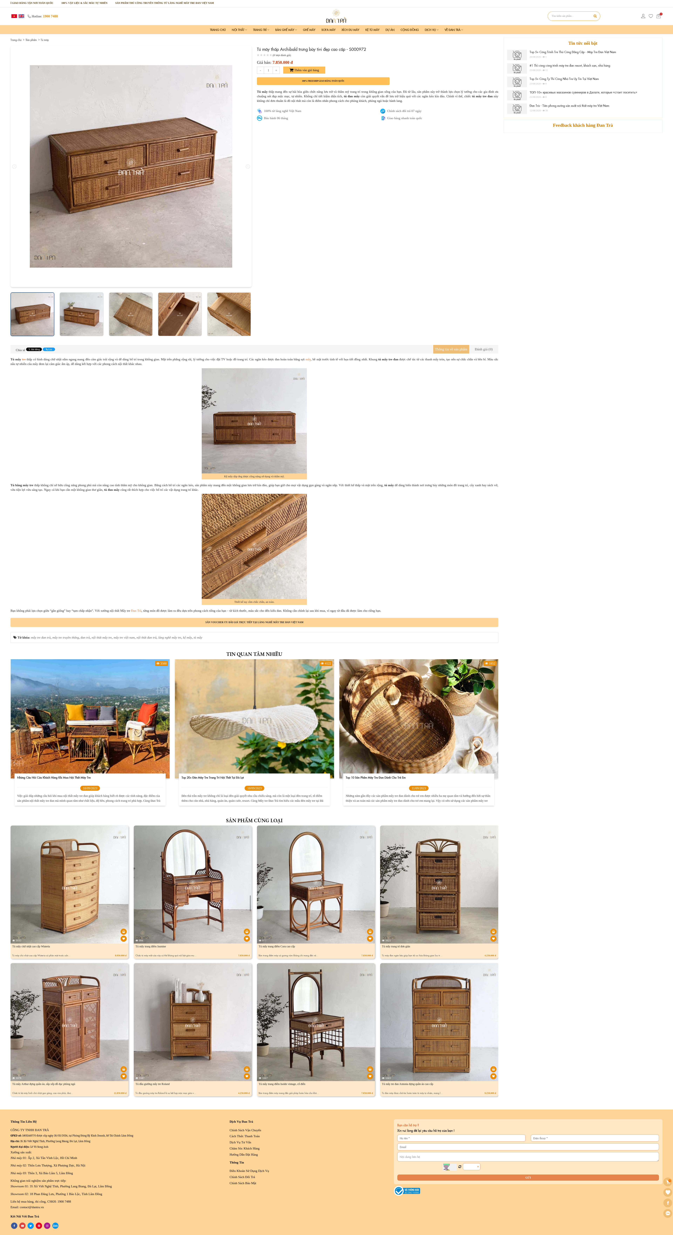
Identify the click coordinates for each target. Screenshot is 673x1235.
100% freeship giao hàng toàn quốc (323, 81)
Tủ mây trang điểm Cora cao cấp (277, 946)
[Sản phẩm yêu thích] (651, 16)
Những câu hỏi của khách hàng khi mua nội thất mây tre (382, 777)
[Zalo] (668, 1213)
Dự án (390, 30)
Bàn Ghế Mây (285, 30)
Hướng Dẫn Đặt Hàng (244, 1154)
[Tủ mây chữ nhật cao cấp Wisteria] (124, 932)
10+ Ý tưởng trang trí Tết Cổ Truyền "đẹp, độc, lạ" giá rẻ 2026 (57, 777)
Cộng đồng (410, 30)
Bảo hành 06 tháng (276, 118)
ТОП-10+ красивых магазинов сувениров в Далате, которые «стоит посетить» (583, 92)
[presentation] (14, 166)
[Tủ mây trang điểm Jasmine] (247, 932)
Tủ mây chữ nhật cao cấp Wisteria (31, 946)
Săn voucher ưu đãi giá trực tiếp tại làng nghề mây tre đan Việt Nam (254, 622)
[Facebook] (668, 1203)
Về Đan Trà (453, 30)
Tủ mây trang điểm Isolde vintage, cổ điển (282, 1084)
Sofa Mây (328, 30)
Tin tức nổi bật (582, 43)
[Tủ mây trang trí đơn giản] (493, 932)
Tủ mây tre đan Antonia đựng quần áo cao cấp (407, 1084)
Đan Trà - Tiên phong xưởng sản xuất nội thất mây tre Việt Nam (569, 105)
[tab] (451, 349)
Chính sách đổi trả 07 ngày (404, 111)
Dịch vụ (431, 30)
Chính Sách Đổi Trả (242, 1177)
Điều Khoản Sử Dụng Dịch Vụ (249, 1171)
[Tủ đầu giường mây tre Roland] (247, 1069)
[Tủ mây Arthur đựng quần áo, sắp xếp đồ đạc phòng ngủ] (124, 1069)
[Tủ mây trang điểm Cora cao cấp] (370, 932)
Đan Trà (136, 610)
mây (308, 359)
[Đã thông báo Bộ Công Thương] (407, 1190)
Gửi (528, 1177)
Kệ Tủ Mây (372, 30)
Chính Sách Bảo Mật (243, 1183)
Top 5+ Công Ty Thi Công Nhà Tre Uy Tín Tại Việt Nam (564, 79)
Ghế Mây (309, 30)
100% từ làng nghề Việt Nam (282, 111)
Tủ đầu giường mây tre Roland (152, 1084)
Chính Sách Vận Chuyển (245, 1130)
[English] (21, 16)
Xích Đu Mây (350, 30)
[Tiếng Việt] (14, 16)
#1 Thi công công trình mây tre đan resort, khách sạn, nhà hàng (570, 65)
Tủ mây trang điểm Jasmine (150, 946)
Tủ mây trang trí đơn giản (396, 946)
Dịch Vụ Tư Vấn (240, 1142)
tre (24, 359)
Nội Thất (238, 30)
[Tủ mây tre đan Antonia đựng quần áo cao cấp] (493, 1069)
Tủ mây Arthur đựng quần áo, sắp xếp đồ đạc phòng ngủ (43, 1084)
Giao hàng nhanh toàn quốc (404, 118)
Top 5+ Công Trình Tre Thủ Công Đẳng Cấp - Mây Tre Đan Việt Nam (573, 52)
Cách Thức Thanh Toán (245, 1136)
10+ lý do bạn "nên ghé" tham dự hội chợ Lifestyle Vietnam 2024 (223, 777)
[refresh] (459, 1166)
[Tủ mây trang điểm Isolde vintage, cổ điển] (370, 1069)
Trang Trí (260, 30)
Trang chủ (218, 30)
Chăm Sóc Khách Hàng (245, 1148)
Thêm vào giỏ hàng (306, 70)
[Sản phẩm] (336, 16)
